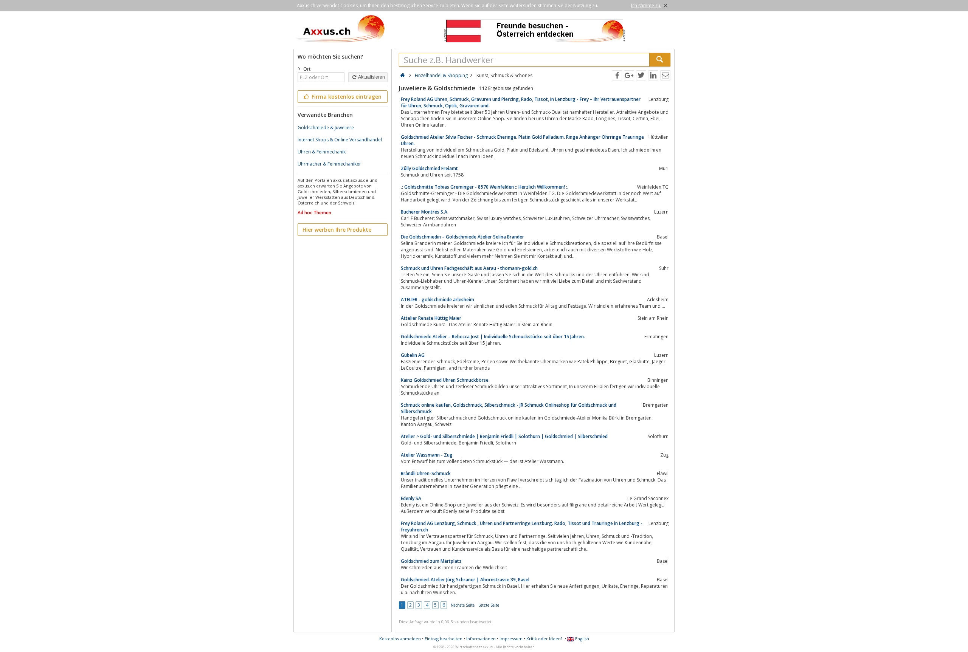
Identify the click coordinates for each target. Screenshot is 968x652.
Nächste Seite (463, 605)
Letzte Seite (488, 605)
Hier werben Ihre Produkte (336, 229)
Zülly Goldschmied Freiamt (429, 168)
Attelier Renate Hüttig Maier (431, 318)
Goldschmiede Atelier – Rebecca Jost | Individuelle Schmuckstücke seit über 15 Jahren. (493, 336)
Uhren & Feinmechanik (322, 152)
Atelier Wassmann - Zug (427, 455)
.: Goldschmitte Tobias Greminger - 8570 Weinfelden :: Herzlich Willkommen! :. (484, 187)
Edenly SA (411, 498)
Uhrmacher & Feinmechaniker (329, 164)
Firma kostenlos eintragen (346, 96)
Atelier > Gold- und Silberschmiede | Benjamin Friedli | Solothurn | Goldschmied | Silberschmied (504, 436)
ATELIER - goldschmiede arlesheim (437, 299)
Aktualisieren (371, 77)
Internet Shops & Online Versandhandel (340, 139)
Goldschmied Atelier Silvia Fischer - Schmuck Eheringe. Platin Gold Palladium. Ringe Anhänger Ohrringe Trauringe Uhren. (522, 140)
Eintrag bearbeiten (443, 638)
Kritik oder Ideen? (544, 638)
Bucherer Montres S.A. (424, 212)
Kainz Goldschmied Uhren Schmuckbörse (445, 380)
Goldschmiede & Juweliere (326, 127)
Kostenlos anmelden (400, 638)
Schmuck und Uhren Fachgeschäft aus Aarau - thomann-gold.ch (469, 268)
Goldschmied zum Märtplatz (431, 561)
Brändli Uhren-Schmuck (426, 473)
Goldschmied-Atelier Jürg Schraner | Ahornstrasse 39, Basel (465, 579)
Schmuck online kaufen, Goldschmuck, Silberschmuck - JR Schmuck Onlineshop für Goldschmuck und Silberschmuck (508, 408)
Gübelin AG (413, 355)
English (581, 638)
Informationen (481, 638)
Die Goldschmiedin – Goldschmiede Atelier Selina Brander (462, 237)
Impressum (511, 638)
